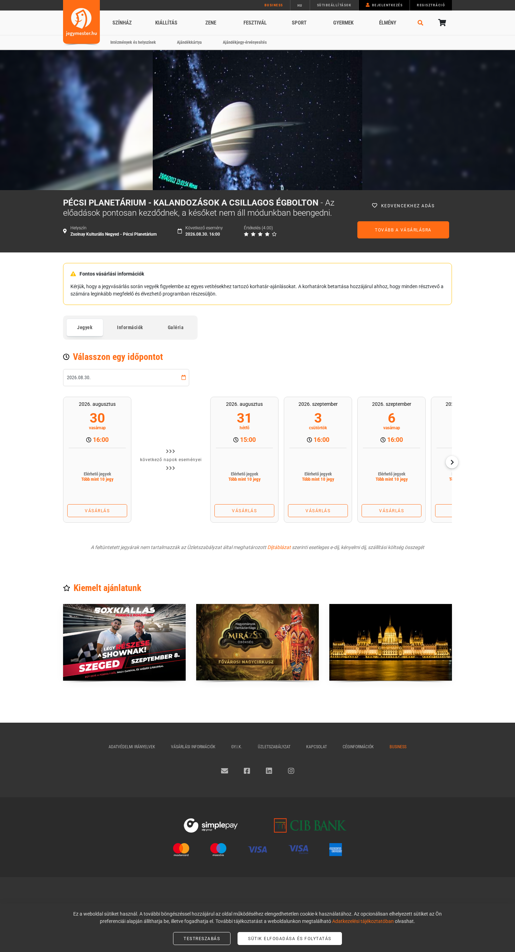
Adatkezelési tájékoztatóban (363, 921)
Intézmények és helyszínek (133, 42)
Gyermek (343, 23)
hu (300, 5)
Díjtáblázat (279, 547)
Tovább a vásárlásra (403, 230)
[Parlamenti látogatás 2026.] (390, 642)
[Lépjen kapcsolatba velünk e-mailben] (224, 771)
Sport (299, 23)
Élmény (387, 23)
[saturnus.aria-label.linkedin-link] (269, 771)
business (274, 5)
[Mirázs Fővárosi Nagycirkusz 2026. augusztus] (257, 642)
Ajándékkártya (189, 42)
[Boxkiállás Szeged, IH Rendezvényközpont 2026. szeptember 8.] (124, 642)
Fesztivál (255, 23)
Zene (210, 23)
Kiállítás (166, 23)
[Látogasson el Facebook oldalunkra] (247, 771)
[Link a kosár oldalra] (441, 23)
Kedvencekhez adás (408, 205)
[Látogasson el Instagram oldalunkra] (291, 771)
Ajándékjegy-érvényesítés (245, 42)
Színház (122, 23)
